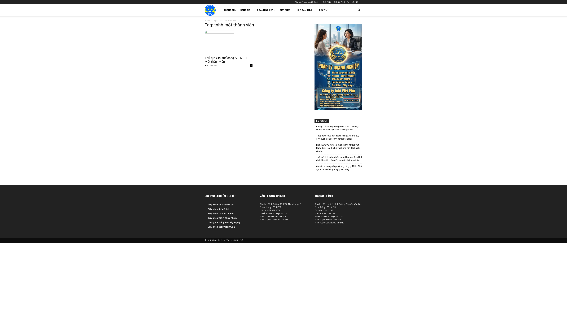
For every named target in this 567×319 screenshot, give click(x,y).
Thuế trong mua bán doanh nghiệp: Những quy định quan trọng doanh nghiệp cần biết (337, 137)
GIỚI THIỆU (327, 2)
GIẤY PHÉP (285, 10)
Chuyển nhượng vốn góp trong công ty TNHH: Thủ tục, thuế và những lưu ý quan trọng (339, 168)
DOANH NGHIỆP (265, 10)
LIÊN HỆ (355, 2)
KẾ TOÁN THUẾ (304, 10)
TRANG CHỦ (230, 10)
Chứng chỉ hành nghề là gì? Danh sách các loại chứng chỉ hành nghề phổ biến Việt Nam (337, 128)
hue (206, 65)
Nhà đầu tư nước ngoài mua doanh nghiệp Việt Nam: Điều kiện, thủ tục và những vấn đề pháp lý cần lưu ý (338, 148)
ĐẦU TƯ (323, 10)
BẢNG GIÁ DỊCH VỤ (341, 2)
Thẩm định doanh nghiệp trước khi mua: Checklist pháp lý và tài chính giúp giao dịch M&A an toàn (339, 158)
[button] (358, 10)
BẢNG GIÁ (245, 10)
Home (207, 20)
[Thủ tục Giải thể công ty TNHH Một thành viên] (228, 42)
